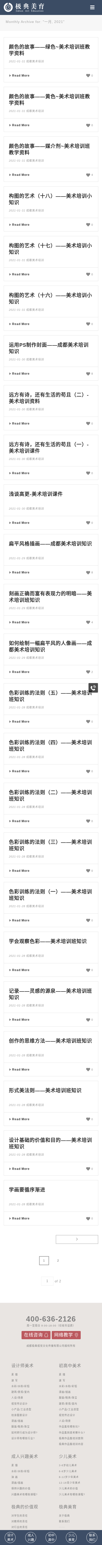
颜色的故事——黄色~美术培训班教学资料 (49, 100)
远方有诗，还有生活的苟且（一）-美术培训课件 (49, 448)
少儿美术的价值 (68, 1488)
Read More (21, 75)
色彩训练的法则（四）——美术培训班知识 (50, 746)
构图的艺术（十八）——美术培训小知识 (50, 199)
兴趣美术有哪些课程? (24, 1494)
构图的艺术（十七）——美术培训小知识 (50, 249)
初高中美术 (70, 1366)
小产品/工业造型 (21, 1409)
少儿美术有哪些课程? (72, 1494)
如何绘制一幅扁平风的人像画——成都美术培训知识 (50, 647)
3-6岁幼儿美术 (68, 1465)
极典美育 (68, 1507)
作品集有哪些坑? (69, 1426)
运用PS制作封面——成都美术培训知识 (49, 348)
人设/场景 (17, 1397)
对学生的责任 (19, 1515)
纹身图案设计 (19, 1415)
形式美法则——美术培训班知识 (45, 1090)
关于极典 (64, 1515)
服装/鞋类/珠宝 (20, 1426)
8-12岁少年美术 (69, 1477)
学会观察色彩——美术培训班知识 (48, 941)
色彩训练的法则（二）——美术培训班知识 (50, 796)
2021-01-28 (17, 707)
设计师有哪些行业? (23, 1438)
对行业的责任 (19, 1527)
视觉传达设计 (19, 1403)
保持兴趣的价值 (20, 1488)
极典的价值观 (24, 1507)
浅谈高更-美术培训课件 (36, 494)
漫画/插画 (17, 1421)
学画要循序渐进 (27, 1190)
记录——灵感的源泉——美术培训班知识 (50, 994)
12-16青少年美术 (69, 1482)
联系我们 (64, 1521)
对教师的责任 (19, 1521)
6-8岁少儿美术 (68, 1471)
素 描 (14, 1374)
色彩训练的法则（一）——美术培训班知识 (50, 895)
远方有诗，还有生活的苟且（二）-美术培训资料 (49, 398)
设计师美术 (22, 1366)
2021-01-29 (17, 558)
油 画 (14, 1477)
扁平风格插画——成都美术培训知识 (50, 544)
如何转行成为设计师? (24, 1432)
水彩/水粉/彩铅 (20, 1386)
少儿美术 (68, 1456)
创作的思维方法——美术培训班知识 (50, 1041)
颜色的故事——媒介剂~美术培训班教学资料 (49, 149)
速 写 (14, 1380)
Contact (91, 1537)
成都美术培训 (35, 61)
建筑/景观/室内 (20, 1392)
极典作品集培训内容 (71, 1444)
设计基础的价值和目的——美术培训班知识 (50, 1143)
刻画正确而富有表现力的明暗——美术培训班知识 (50, 597)
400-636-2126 (51, 1319)
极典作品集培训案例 (71, 1438)
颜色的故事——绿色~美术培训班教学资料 (49, 50)
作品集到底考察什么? (72, 1432)
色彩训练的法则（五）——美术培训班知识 (50, 696)
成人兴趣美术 (24, 1456)
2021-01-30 (17, 359)
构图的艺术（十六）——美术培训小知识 (50, 299)
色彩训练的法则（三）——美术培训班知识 (50, 845)
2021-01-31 (17, 61)
